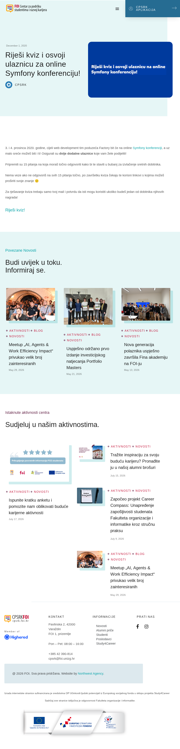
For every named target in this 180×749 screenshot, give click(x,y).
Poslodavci (103, 639)
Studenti (102, 635)
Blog (38, 330)
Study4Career (106, 643)
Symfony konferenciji (147, 148)
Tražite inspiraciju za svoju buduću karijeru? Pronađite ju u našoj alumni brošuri (135, 461)
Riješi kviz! (15, 210)
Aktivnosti (19, 330)
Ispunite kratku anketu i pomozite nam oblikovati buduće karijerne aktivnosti (38, 506)
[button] (117, 9)
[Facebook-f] (137, 626)
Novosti (16, 336)
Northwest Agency (90, 673)
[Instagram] (146, 626)
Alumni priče (105, 630)
